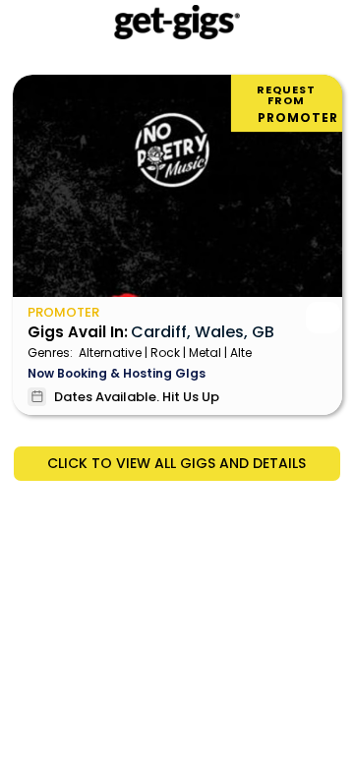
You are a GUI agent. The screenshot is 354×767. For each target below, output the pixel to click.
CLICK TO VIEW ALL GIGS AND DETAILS (176, 463)
